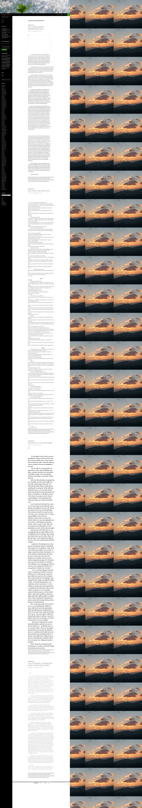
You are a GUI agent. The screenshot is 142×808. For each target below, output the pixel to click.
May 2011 (3, 169)
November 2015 (4, 104)
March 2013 (3, 140)
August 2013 (3, 134)
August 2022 (3, 85)
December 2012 (4, 144)
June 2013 (3, 136)
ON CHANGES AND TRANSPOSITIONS (36, 28)
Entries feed (3, 202)
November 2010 (4, 177)
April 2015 (3, 113)
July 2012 (3, 150)
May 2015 (3, 112)
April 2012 (3, 154)
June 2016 (3, 96)
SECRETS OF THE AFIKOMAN (40, 443)
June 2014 (3, 121)
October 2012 (4, 146)
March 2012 (3, 156)
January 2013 (4, 142)
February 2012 (4, 157)
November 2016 (4, 93)
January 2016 (4, 101)
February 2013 (4, 141)
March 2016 (3, 98)
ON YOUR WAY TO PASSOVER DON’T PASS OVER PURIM (40, 664)
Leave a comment (38, 31)
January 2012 (4, 158)
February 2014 (4, 126)
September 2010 (4, 180)
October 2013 (4, 132)
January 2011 (4, 174)
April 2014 (3, 124)
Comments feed (4, 203)
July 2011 (3, 166)
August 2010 (3, 181)
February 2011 (4, 173)
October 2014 (4, 117)
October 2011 (4, 162)
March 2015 (3, 114)
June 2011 (3, 168)
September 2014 (4, 118)
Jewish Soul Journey (6, 14)
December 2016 (4, 92)
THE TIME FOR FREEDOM (38, 191)
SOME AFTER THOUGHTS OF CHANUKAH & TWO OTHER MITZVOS (6, 58)
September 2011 (4, 164)
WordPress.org (4, 204)
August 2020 (3, 90)
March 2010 (3, 188)
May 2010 (3, 185)
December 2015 (4, 102)
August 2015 (3, 108)
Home (58, 14)
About (62, 14)
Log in (2, 200)
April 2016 (3, 97)
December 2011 (4, 160)
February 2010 (4, 189)
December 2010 (4, 176)
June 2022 (3, 88)
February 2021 (4, 89)
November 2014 (4, 116)
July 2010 (3, 182)
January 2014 (4, 128)
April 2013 (3, 138)
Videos (65, 14)
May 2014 (3, 122)
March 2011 (3, 172)
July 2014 (3, 120)
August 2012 (3, 149)
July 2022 (3, 86)
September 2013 (4, 133)
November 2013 (4, 130)
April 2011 (3, 170)
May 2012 (3, 153)
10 (45, 783)
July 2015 (3, 109)
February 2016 (4, 100)
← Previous (35, 783)
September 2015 (4, 106)
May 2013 (3, 137)
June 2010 (3, 184)
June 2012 (3, 152)
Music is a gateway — (5, 28)
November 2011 (4, 161)
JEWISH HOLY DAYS (31, 661)
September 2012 (4, 148)
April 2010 (3, 186)
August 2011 (3, 165)
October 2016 (4, 94)
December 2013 (4, 129)
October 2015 (4, 105)
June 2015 (3, 110)
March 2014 (3, 125)
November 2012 (4, 145)
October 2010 (4, 178)
